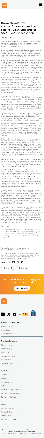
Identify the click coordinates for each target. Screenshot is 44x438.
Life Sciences (6, 330)
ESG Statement (7, 386)
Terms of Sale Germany (10, 393)
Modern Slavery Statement (11, 390)
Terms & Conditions (8, 419)
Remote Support (7, 352)
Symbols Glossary (8, 356)
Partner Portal (6, 345)
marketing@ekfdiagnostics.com (12, 250)
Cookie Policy (6, 416)
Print (21, 268)
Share (6, 268)
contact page (21, 258)
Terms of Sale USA (8, 397)
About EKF (5, 378)
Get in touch (22, 288)
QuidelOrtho (6, 360)
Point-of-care (6, 326)
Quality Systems (7, 382)
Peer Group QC (7, 349)
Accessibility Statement (10, 408)
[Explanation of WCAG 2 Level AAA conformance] (22, 316)
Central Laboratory (8, 334)
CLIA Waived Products (10, 364)
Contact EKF (6, 375)
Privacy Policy (6, 412)
